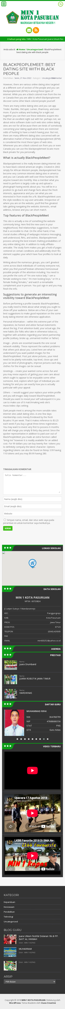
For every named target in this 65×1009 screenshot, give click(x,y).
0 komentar (57, 78)
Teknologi (8, 916)
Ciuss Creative (48, 1002)
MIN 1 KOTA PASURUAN (33, 1000)
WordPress (15, 1002)
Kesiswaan (9, 906)
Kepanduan (9, 902)
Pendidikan (9, 911)
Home (21, 49)
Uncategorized (35, 49)
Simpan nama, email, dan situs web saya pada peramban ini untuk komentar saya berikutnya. (28, 521)
